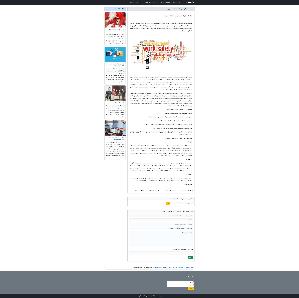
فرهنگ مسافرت (134, 2)
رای (168, 203)
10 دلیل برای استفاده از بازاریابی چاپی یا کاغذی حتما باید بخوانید (115, 138)
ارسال (190, 257)
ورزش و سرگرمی (144, 2)
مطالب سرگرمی (177, 2)
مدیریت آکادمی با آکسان (118, 102)
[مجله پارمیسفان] (189, 2)
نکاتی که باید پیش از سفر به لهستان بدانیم (116, 30)
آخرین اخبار (152, 2)
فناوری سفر (159, 2)
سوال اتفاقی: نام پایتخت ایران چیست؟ (183, 249)
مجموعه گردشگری (167, 2)
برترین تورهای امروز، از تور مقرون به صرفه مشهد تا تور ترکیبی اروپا (115, 64)
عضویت (191, 289)
